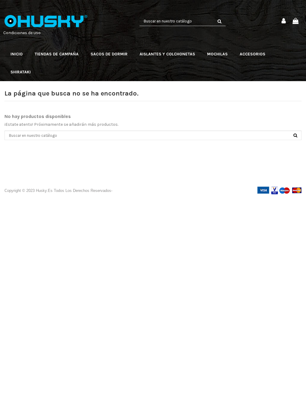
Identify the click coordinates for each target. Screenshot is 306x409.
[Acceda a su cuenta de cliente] (284, 21)
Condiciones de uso (22, 32)
